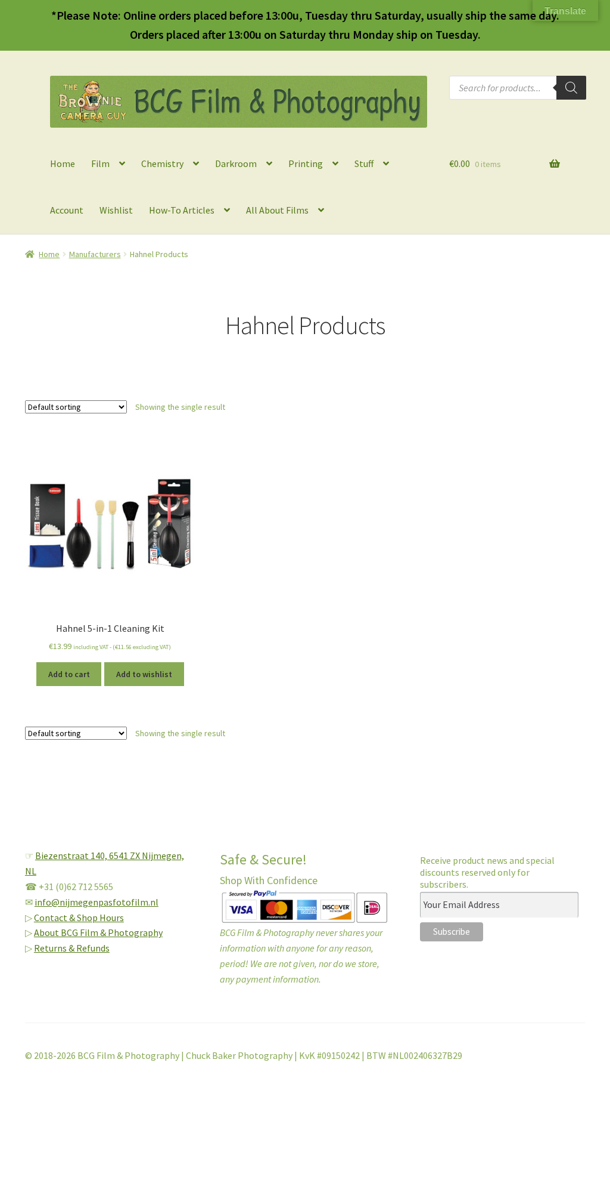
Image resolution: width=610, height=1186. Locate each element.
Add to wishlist (144, 674)
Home (62, 163)
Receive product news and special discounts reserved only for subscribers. (487, 872)
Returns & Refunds (72, 948)
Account (66, 210)
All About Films (277, 210)
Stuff (364, 163)
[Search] (571, 88)
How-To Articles (181, 210)
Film (100, 163)
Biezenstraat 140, (72, 855)
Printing (305, 163)
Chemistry (162, 163)
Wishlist (116, 210)
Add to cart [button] (69, 674)
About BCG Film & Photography (98, 932)
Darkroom (236, 163)
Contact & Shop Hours (79, 918)
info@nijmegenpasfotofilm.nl (96, 902)
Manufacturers (95, 254)
